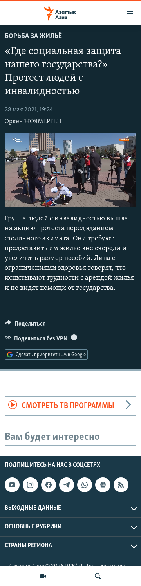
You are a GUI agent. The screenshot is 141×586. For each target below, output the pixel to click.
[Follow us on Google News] (102, 484)
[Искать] (98, 576)
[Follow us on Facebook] (48, 484)
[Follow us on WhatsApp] (84, 484)
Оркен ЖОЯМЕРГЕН (33, 121)
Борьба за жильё (33, 36)
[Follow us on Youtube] (12, 484)
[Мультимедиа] (43, 576)
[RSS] (121, 484)
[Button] (25, 325)
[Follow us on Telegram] (66, 484)
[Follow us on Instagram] (30, 484)
